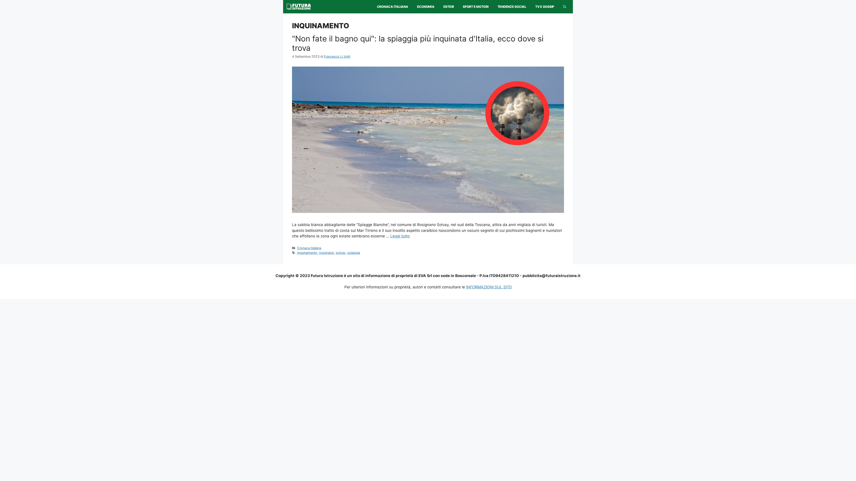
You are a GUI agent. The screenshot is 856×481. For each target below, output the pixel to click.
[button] (565, 6)
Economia (425, 6)
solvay (341, 253)
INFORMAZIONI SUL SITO (489, 287)
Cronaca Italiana (392, 6)
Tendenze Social (512, 6)
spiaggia (353, 253)
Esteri (448, 6)
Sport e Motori (476, 6)
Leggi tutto (400, 236)
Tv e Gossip (544, 6)
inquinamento (307, 253)
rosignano (326, 253)
